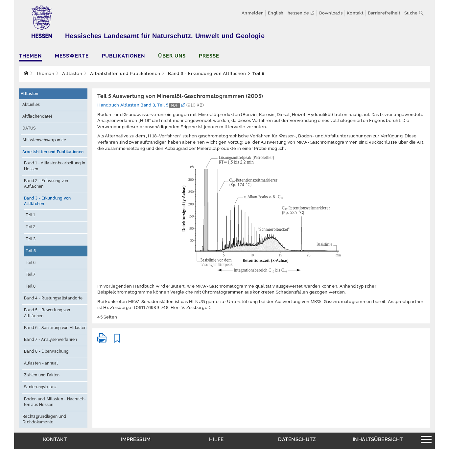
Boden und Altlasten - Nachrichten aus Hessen (55, 402)
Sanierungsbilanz (40, 387)
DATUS (28, 128)
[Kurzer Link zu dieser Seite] (117, 341)
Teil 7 (30, 274)
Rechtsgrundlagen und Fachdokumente (44, 419)
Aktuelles (31, 104)
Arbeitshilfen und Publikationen (124, 73)
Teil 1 (30, 215)
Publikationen (123, 56)
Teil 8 (31, 286)
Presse (209, 56)
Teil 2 (31, 227)
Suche (410, 13)
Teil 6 (31, 262)
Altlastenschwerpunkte (44, 140)
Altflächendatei (37, 116)
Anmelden (253, 13)
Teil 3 (31, 239)
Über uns (172, 56)
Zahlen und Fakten (41, 375)
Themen (30, 56)
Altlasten (72, 73)
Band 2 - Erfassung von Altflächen (46, 183)
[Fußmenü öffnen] (426, 440)
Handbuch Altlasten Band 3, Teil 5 (137, 105)
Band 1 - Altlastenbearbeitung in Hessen (54, 166)
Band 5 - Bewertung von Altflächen (47, 313)
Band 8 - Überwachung (46, 351)
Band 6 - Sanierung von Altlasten (55, 327)
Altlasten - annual (41, 363)
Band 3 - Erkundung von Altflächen (206, 73)
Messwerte (72, 56)
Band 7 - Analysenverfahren (50, 339)
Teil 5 (31, 250)
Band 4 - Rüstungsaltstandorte (53, 298)
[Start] (26, 73)
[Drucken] (102, 341)
